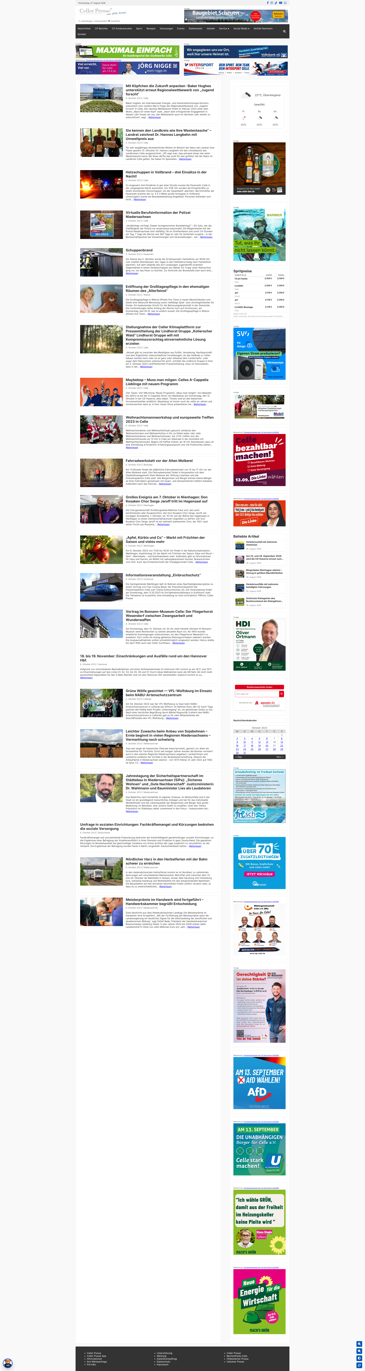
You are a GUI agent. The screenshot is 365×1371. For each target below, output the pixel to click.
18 (252, 745)
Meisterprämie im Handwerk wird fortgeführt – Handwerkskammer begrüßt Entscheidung (164, 902)
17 (245, 745)
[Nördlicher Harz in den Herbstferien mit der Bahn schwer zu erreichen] (101, 884)
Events (180, 28)
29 (281, 749)
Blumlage (148, 464)
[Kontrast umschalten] (359, 1358)
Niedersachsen (151, 743)
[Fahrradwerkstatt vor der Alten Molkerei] (101, 486)
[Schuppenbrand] (101, 275)
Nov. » (280, 756)
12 (259, 742)
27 (267, 749)
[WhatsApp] (285, 2)
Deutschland (104, 832)
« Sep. (239, 756)
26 (259, 749)
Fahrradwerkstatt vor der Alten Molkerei (159, 461)
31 (244, 752)
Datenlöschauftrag (167, 1358)
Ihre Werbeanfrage (97, 1361)
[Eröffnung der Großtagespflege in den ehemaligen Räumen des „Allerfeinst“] (101, 312)
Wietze (147, 295)
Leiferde (147, 699)
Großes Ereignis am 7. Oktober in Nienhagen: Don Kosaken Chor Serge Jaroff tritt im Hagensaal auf (167, 499)
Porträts (91, 1364)
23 (237, 749)
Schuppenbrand (139, 250)
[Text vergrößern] (359, 1344)
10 (244, 742)
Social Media (240, 28)
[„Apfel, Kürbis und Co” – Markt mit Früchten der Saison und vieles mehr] (101, 563)
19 (259, 745)
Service (223, 28)
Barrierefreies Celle (237, 1355)
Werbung (161, 1355)
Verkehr (211, 28)
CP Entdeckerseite (122, 28)
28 (274, 749)
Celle (146, 98)
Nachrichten (84, 28)
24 (244, 749)
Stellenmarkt (195, 28)
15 (282, 742)
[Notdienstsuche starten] (281, 694)
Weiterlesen (154, 117)
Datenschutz (163, 1361)
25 (252, 749)
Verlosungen (166, 28)
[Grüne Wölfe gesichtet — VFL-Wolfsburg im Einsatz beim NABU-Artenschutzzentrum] (101, 716)
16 (237, 745)
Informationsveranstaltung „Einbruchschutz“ (163, 575)
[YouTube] (280, 2)
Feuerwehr (149, 254)
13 (267, 742)
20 (266, 745)
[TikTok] (276, 2)
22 (281, 745)
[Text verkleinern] (359, 1351)
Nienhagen (149, 505)
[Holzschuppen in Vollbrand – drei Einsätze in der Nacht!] (101, 197)
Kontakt (82, 34)
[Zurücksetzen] (359, 1365)
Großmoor (149, 579)
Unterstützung (164, 1353)
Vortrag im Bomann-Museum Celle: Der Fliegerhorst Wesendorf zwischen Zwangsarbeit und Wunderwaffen (169, 615)
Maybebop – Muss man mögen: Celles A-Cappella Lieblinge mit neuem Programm (167, 382)
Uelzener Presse (235, 1361)
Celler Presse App (96, 1355)
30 (237, 752)
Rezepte (151, 28)
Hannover (102, 664)
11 (252, 742)
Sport (139, 28)
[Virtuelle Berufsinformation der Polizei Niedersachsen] (101, 238)
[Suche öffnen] (284, 31)
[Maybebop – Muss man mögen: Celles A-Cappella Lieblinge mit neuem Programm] (101, 405)
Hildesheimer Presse (238, 1358)
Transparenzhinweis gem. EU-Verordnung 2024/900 (103, 60)
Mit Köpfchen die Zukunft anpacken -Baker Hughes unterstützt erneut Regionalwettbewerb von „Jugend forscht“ (170, 90)
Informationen (94, 1358)
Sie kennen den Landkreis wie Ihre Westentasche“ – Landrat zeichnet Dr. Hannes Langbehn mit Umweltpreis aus (168, 134)
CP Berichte (101, 28)
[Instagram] (271, 2)
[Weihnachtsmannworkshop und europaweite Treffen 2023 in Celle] (101, 443)
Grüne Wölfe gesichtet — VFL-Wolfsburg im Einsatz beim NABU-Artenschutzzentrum (169, 693)
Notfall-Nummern (263, 28)
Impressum (163, 1364)
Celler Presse (94, 1353)
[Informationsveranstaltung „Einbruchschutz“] (101, 600)
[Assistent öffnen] (8, 1363)
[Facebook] (268, 2)
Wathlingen (149, 545)
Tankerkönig (243, 316)
